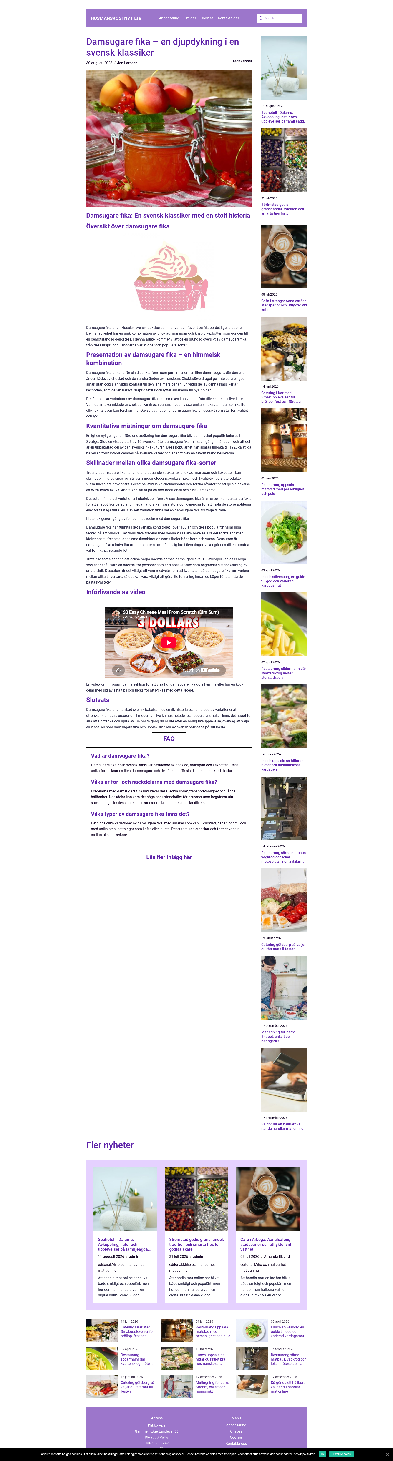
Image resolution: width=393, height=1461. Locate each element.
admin (134, 1256)
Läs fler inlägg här (169, 857)
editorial (104, 1264)
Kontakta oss (228, 18)
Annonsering (169, 18)
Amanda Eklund (277, 1256)
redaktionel (242, 61)
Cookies (207, 18)
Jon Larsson (127, 63)
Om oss (190, 18)
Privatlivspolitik (341, 1454)
